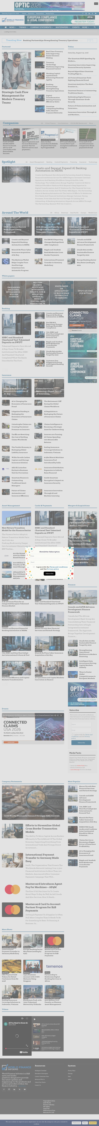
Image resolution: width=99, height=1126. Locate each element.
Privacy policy (53, 569)
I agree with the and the (52, 568)
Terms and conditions (59, 567)
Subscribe (49, 573)
